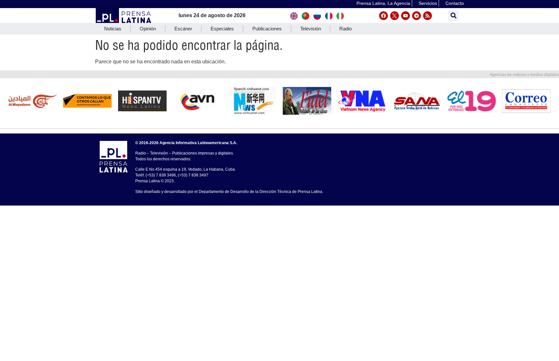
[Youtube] (405, 15)
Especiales (222, 28)
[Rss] (427, 15)
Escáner (183, 28)
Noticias (112, 28)
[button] (453, 15)
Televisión (310, 28)
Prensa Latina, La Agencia (383, 3)
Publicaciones (267, 28)
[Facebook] (383, 15)
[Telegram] (416, 15)
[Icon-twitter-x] (394, 15)
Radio (345, 28)
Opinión (148, 28)
